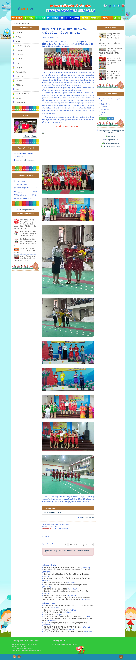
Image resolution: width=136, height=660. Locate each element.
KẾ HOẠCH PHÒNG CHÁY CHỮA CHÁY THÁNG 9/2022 (62, 627)
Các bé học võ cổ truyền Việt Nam (55, 610)
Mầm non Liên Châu (88, 517)
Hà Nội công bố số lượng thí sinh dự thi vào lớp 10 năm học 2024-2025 (28, 233)
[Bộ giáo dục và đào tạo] (110, 143)
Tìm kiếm (19, 81)
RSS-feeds (19, 85)
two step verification (22, 94)
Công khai (40, 18)
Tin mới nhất (110, 28)
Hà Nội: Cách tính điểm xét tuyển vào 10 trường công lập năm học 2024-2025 (25, 242)
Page (17, 89)
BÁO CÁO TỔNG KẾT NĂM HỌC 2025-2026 (110, 44)
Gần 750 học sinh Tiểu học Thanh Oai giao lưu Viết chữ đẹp (24, 251)
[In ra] (89, 37)
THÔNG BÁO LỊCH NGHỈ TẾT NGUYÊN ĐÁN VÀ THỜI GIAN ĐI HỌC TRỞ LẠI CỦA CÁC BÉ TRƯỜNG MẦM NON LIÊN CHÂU (66, 598)
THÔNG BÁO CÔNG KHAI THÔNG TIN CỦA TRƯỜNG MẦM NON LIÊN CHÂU (67, 619)
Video (18, 41)
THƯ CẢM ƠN (48, 614)
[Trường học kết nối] (110, 139)
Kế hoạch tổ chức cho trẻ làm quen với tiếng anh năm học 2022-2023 (67, 570)
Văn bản (18, 98)
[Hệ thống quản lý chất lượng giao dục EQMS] (110, 131)
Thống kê (19, 67)
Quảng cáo (19, 76)
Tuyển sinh (95, 18)
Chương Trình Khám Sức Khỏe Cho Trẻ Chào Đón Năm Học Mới (109, 37)
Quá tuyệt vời (105, 104)
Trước (27, 136)
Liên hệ (117, 18)
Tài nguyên (19, 54)
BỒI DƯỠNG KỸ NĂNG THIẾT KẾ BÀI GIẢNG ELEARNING (63, 631)
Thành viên (19, 59)
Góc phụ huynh (72, 18)
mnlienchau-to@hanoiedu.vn (25, 160)
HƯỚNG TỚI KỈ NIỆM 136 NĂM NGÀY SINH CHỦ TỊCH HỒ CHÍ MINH (114, 61)
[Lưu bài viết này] (92, 37)
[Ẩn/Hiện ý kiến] (65, 544)
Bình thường (105, 109)
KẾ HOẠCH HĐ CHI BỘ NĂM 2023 (56, 589)
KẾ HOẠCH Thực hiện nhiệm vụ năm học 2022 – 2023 (62, 568)
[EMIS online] (110, 136)
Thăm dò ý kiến (21, 72)
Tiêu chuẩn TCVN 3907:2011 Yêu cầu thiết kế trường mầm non (65, 585)
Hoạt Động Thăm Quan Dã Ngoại (55, 582)
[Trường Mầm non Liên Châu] (25, 8)
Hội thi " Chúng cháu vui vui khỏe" (55, 595)
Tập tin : (52, 512)
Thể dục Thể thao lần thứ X (53, 612)
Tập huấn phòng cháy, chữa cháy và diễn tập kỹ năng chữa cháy (65, 623)
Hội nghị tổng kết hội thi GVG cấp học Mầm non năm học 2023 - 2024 (24, 258)
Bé (62, 18)
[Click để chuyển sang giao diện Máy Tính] (19, 656)
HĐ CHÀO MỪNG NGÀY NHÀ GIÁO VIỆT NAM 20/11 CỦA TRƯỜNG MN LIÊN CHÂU (67, 607)
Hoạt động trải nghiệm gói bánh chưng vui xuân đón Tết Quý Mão (66, 591)
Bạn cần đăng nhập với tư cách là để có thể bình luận (67, 552)
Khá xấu (103, 112)
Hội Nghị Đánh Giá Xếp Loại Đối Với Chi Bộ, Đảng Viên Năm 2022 (66, 574)
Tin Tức (85, 18)
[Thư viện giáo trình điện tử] (110, 146)
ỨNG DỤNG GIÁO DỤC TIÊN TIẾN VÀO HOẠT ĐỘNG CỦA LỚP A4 (67, 578)
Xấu (102, 115)
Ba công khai (52, 18)
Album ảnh (19, 50)
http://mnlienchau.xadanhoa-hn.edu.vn (29, 650)
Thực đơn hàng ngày (23, 46)
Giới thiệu (29, 18)
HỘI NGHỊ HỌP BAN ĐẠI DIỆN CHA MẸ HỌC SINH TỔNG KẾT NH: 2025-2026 (114, 74)
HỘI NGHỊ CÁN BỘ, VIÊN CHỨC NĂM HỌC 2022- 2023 (62, 616)
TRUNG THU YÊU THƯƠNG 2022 (55, 629)
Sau (33, 136)
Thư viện (106, 18)
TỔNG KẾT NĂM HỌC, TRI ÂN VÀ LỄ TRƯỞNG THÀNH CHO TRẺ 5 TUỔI (110, 52)
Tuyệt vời (104, 107)
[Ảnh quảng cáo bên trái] (25, 209)
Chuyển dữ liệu (21, 102)
